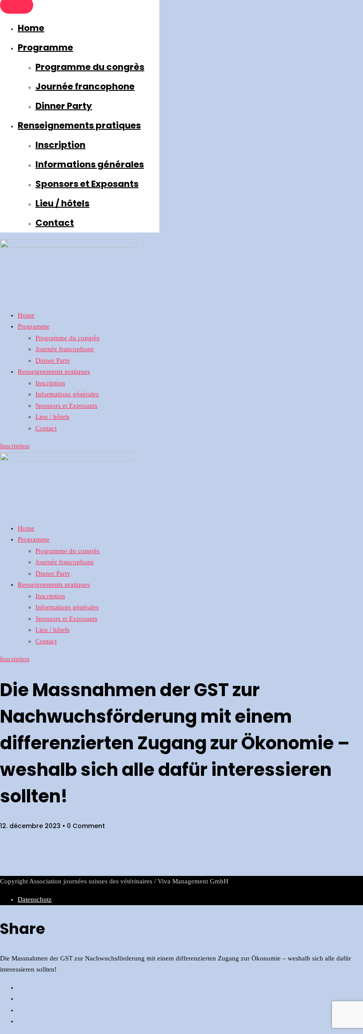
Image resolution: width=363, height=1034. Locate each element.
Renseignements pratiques (79, 125)
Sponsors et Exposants (87, 184)
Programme (45, 47)
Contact (54, 223)
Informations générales (89, 164)
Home (31, 28)
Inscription (60, 145)
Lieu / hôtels (62, 203)
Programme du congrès (89, 67)
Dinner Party (63, 106)
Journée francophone (85, 86)
